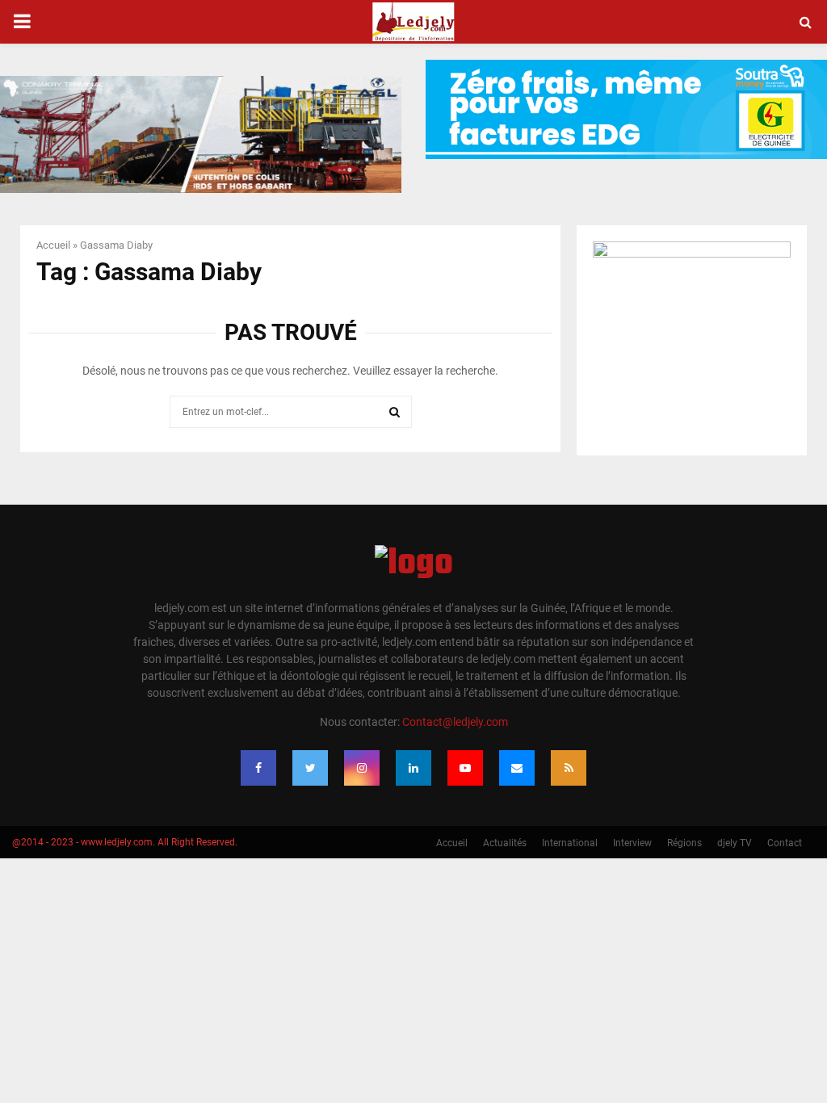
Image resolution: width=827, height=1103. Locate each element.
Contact (784, 843)
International (570, 843)
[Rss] (568, 768)
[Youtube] (465, 768)
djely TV (734, 843)
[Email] (517, 768)
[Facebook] (258, 768)
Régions (684, 843)
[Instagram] (362, 768)
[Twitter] (310, 768)
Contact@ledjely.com (455, 721)
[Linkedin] (413, 768)
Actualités (505, 843)
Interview (632, 843)
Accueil (53, 245)
